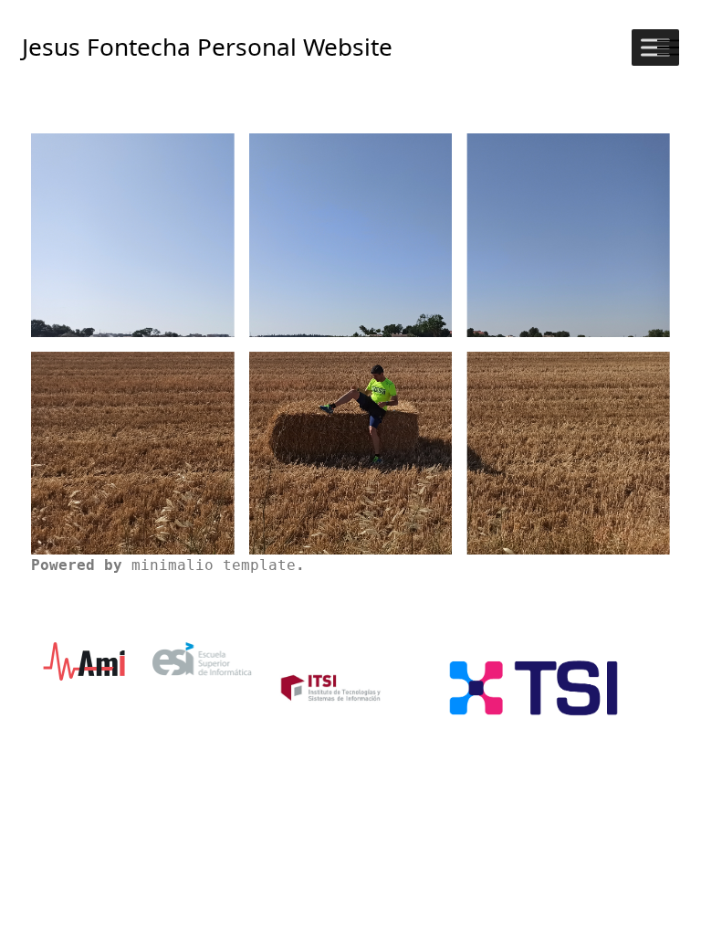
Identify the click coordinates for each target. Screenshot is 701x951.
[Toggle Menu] (655, 47)
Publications (568, 252)
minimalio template (213, 565)
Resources (350, 476)
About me (133, 256)
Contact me (568, 470)
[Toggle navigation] (668, 47)
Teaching (350, 252)
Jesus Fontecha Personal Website (207, 46)
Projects (132, 470)
